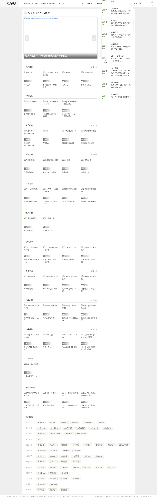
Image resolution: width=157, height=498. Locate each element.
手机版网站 (42, 496)
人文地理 (64, 467)
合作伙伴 (23, 496)
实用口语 (76, 467)
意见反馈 (15, 496)
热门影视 (54, 484)
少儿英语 (53, 445)
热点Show (41, 473)
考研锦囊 (64, 456)
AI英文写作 (66, 496)
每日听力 (75, 422)
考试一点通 (42, 428)
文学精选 (41, 490)
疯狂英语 (54, 450)
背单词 (134, 3)
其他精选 (64, 490)
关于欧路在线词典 (32, 496)
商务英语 (76, 462)
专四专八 (53, 456)
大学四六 (41, 456)
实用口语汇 (81, 428)
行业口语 (53, 462)
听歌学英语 (42, 484)
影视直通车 (107, 428)
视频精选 (64, 422)
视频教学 (41, 422)
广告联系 (8, 496)
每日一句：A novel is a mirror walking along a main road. (44, 3)
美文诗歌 (53, 479)
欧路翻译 (99, 3)
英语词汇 (99, 445)
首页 (83, 3)
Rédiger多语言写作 (77, 496)
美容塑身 (87, 467)
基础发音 (41, 445)
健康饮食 (99, 467)
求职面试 (64, 462)
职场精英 (53, 473)
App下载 (90, 3)
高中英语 (76, 445)
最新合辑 (101, 422)
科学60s (52, 422)
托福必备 (99, 456)
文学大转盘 (94, 428)
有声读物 (76, 479)
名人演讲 (65, 473)
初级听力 (111, 445)
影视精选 (53, 490)
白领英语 (41, 462)
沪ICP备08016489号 (124, 496)
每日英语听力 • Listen (39, 12)
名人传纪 (41, 479)
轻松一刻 (53, 467)
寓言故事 (64, 479)
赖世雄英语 (42, 450)
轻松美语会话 (81, 434)
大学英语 (87, 445)
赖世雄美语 (42, 434)
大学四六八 (55, 428)
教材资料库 (68, 428)
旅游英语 (111, 467)
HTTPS (59, 496)
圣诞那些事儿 (88, 422)
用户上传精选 (123, 445)
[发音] (22, 4)
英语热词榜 (51, 496)
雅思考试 (76, 456)
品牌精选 (77, 450)
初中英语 (64, 445)
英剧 (39, 439)
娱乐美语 (69, 434)
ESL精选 (41, 467)
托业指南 (87, 456)
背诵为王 (66, 450)
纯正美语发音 (55, 434)
